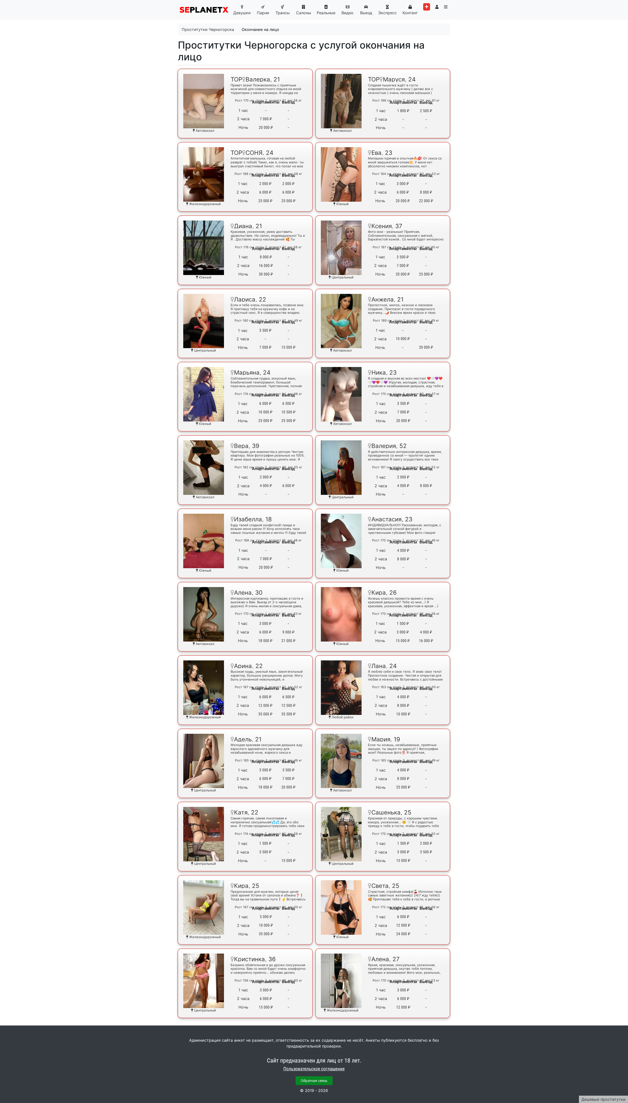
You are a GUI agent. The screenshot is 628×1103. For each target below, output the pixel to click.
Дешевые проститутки (603, 1099)
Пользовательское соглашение (314, 1069)
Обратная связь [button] (314, 1080)
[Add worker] (426, 7)
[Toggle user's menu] (436, 7)
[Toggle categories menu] (445, 7)
